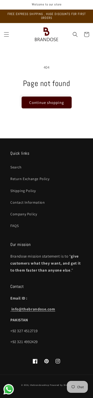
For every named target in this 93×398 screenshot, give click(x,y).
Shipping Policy (23, 190)
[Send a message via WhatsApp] (9, 389)
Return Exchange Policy (29, 178)
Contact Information (27, 202)
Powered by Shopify (61, 384)
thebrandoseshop (39, 384)
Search (16, 167)
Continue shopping (46, 102)
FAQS (14, 225)
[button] (6, 34)
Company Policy (23, 214)
